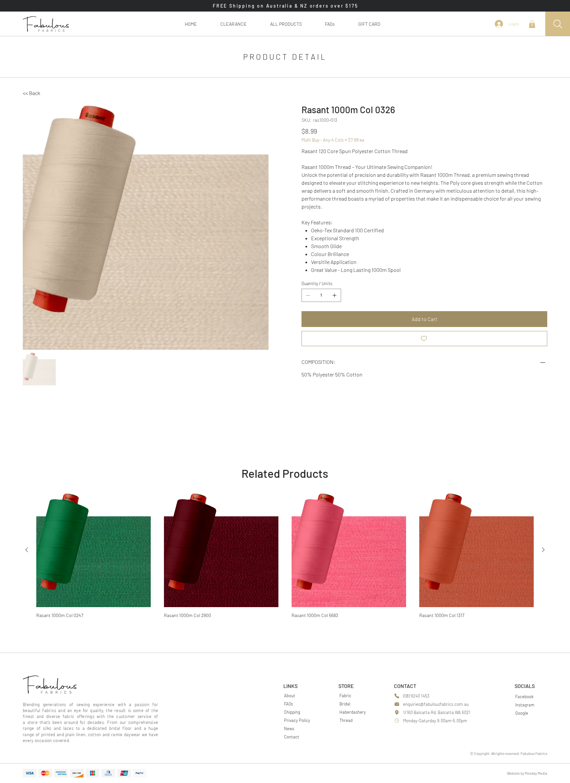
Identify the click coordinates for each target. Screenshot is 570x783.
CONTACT (405, 686)
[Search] (557, 24)
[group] (285, 557)
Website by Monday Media (527, 773)
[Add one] (334, 295)
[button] (286, 24)
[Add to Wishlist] (424, 338)
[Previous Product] (27, 550)
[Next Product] (543, 550)
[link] (532, 24)
